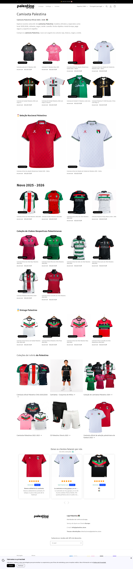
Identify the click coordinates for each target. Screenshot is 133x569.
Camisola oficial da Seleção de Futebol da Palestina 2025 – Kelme (103, 67)
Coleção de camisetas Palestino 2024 (97, 395)
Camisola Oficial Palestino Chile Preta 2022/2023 (52, 341)
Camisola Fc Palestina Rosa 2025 (50, 67)
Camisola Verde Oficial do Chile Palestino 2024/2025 (53, 262)
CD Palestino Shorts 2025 (59, 435)
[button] (49, 6)
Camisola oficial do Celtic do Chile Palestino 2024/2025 (78, 262)
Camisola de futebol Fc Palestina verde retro (78, 101)
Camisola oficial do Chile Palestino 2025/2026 (29, 216)
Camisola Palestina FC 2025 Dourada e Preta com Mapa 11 (103, 101)
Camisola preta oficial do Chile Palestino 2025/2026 (77, 217)
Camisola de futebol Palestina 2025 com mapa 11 (27, 101)
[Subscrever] (81, 543)
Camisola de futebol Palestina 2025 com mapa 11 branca (52, 101)
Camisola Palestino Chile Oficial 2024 (26, 295)
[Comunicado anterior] (17, 1)
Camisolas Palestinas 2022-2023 (28, 435)
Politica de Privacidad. (99, 562)
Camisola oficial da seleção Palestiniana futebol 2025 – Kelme (77, 67)
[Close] (131, 558)
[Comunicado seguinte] (116, 1)
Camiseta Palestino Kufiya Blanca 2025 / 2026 (104, 216)
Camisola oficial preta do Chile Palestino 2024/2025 (103, 262)
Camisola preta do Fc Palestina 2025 (26, 67)
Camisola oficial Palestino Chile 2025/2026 (32, 395)
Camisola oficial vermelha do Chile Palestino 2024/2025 (54, 296)
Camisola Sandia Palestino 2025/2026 (52, 216)
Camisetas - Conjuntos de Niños (61, 395)
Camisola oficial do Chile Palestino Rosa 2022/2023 (77, 341)
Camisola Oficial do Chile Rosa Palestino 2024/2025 (27, 262)
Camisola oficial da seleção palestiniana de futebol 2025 (99, 436)
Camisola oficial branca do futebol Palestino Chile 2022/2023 (28, 341)
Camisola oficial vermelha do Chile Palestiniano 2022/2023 (101, 341)
